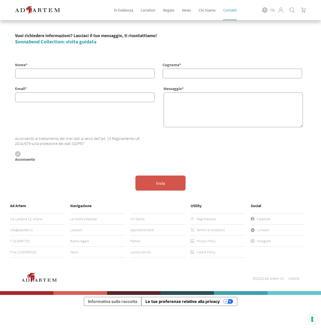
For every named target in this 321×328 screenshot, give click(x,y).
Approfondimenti (142, 230)
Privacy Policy (206, 241)
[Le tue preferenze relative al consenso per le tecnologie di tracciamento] (312, 319)
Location (76, 230)
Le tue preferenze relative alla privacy (182, 301)
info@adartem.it (21, 230)
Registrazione (206, 219)
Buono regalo (79, 241)
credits (293, 278)
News (186, 10)
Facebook (264, 219)
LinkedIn (263, 230)
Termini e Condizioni (211, 230)
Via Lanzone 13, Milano (26, 219)
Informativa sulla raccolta (112, 301)
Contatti (230, 10)
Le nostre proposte (83, 219)
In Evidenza (123, 10)
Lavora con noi (140, 252)
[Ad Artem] (37, 10)
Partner (135, 241)
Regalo (169, 10)
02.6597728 (21, 241)
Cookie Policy (206, 252)
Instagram (264, 241)
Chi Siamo (207, 10)
